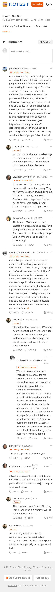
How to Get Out (12, 16)
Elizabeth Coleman (22, 176)
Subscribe (37, 4)
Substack (12, 585)
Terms (36, 567)
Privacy (27, 567)
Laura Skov (8, 20)
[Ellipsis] (51, 68)
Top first (47, 42)
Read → (6, 31)
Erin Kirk (13, 445)
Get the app (42, 577)
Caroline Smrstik (21, 217)
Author (17, 150)
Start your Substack (19, 577)
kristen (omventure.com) (22, 252)
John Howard (16, 68)
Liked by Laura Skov (21, 72)
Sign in (48, 4)
